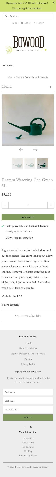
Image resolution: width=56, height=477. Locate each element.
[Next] (35, 149)
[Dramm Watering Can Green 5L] (28, 120)
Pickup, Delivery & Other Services (28, 354)
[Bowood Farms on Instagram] (31, 427)
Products (19, 77)
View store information (19, 238)
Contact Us (28, 443)
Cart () (27, 23)
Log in (15, 23)
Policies (28, 359)
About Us (28, 438)
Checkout (39, 23)
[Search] (7, 16)
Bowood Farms (22, 467)
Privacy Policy (28, 364)
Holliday (28, 451)
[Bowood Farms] (28, 44)
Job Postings (28, 447)
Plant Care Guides (28, 348)
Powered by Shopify (39, 467)
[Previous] (20, 149)
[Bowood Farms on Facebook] (25, 427)
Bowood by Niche (28, 455)
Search (28, 343)
